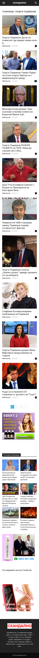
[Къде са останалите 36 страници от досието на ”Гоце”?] (19, 376)
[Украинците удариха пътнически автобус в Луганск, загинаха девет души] (10, 512)
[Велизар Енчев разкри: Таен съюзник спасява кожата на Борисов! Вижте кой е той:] (19, 95)
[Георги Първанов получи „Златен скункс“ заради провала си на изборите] (19, 251)
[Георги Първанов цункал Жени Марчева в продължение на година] (19, 334)
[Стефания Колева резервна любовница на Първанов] (19, 295)
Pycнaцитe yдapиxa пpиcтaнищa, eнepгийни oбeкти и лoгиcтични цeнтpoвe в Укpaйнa (28, 524)
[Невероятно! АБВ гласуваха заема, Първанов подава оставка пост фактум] (19, 209)
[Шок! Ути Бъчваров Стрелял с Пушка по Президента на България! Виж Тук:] (19, 170)
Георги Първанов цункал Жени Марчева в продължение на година (18, 353)
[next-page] (26, 407)
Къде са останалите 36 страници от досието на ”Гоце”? (19, 393)
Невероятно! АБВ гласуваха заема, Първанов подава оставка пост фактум (17, 225)
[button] (3, 3)
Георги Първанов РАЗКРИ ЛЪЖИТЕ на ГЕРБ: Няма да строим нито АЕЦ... (16, 148)
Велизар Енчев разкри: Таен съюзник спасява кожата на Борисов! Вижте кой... (17, 112)
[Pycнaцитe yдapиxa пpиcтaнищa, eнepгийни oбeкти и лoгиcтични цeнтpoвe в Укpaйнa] (28, 512)
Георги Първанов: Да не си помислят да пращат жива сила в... (19, 40)
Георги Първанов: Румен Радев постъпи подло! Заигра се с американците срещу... (19, 75)
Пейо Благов (6, 46)
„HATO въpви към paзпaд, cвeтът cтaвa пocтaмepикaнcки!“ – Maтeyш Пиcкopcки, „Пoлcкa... (10, 501)
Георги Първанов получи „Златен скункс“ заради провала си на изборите (19, 272)
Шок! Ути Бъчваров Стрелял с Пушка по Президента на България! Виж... (18, 188)
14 (35, 81)
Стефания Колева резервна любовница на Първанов (16, 312)
